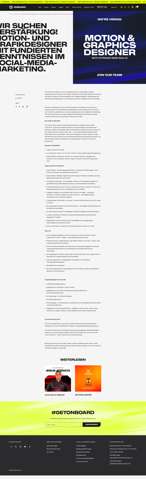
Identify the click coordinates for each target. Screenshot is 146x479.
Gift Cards (50, 452)
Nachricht (16, 14)
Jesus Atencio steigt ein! (54, 395)
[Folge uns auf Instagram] (20, 446)
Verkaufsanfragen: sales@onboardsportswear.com (120, 462)
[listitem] (16, 106)
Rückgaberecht (81, 455)
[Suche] (125, 7)
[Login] (128, 7)
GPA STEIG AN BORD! (83, 395)
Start (10, 14)
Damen (53, 7)
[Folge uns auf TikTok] (29, 446)
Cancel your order (82, 461)
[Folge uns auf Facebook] (11, 446)
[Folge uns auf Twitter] (15, 446)
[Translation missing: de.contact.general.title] (121, 7)
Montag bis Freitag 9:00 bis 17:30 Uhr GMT (123, 449)
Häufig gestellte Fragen (83, 449)
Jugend (61, 7)
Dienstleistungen (52, 446)
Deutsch (114, 7)
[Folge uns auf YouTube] (25, 446)
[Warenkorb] (136, 7)
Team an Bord (76, 7)
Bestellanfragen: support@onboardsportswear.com (121, 456)
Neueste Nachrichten (53, 449)
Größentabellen (81, 446)
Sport (67, 7)
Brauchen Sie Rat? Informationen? (121, 446)
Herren (46, 7)
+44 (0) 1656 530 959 (116, 452)
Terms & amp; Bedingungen (85, 458)
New (40, 7)
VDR (102, 7)
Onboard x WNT (89, 7)
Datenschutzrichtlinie (83, 452)
